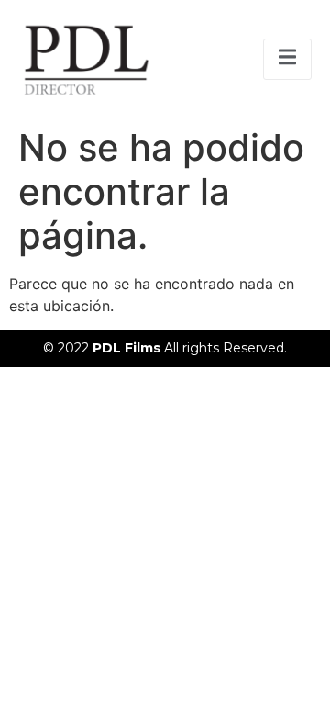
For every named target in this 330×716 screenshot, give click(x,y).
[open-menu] (287, 60)
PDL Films (128, 348)
